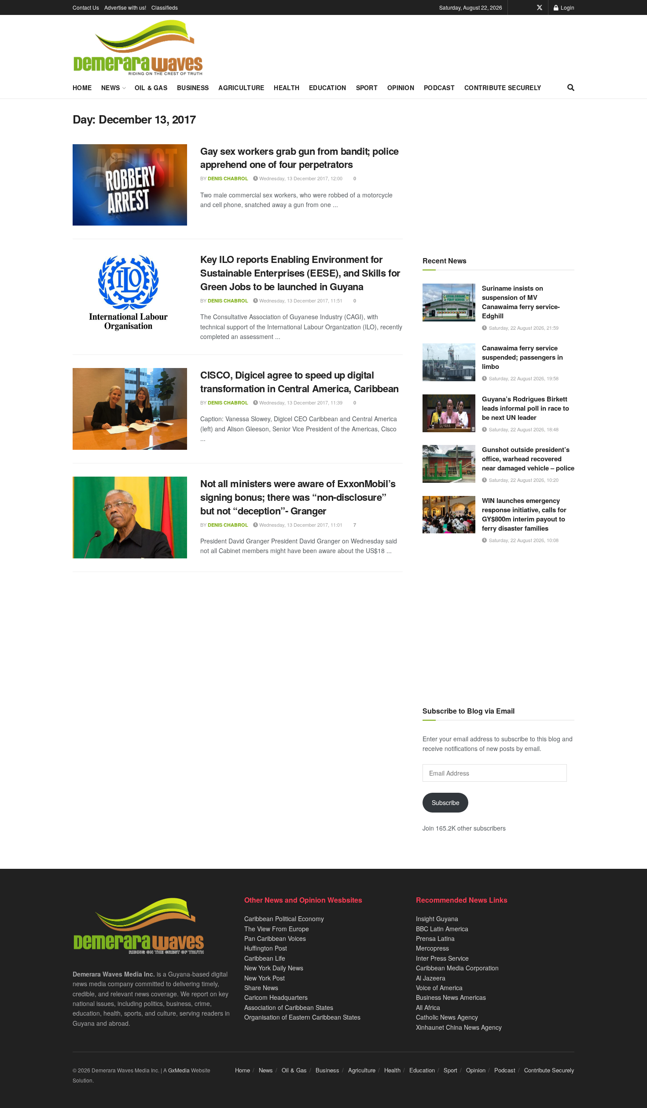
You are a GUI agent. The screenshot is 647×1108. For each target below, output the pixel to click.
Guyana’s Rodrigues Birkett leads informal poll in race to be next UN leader (525, 408)
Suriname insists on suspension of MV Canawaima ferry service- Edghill (521, 302)
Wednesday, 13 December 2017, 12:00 (300, 178)
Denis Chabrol (228, 178)
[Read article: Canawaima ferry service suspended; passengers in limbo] (449, 362)
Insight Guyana (437, 918)
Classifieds (164, 7)
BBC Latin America (442, 928)
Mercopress (432, 948)
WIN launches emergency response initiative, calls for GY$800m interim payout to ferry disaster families (524, 514)
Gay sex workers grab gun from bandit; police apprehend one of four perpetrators (299, 157)
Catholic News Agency (447, 1017)
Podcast (439, 87)
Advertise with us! (125, 7)
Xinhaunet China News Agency (459, 1027)
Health (286, 87)
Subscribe (446, 802)
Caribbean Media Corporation (457, 967)
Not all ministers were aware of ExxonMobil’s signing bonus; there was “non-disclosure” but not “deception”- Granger (298, 497)
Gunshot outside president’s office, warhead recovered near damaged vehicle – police (528, 459)
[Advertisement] (498, 173)
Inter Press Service (442, 958)
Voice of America (439, 987)
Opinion (400, 87)
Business (193, 87)
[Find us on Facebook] (527, 7)
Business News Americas (451, 997)
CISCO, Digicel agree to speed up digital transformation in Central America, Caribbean (299, 381)
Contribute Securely (502, 87)
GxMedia (179, 1070)
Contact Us (86, 7)
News (110, 87)
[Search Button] (570, 87)
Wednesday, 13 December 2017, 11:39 (300, 402)
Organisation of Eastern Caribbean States (302, 1017)
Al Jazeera (430, 977)
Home (82, 87)
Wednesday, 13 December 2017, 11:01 (300, 524)
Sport (367, 87)
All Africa (428, 1007)
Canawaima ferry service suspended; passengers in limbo (522, 357)
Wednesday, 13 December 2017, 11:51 (300, 300)
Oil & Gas (151, 87)
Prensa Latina (435, 938)
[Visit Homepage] (138, 48)
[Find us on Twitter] (540, 7)
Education (327, 87)
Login (566, 7)
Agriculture (241, 87)
